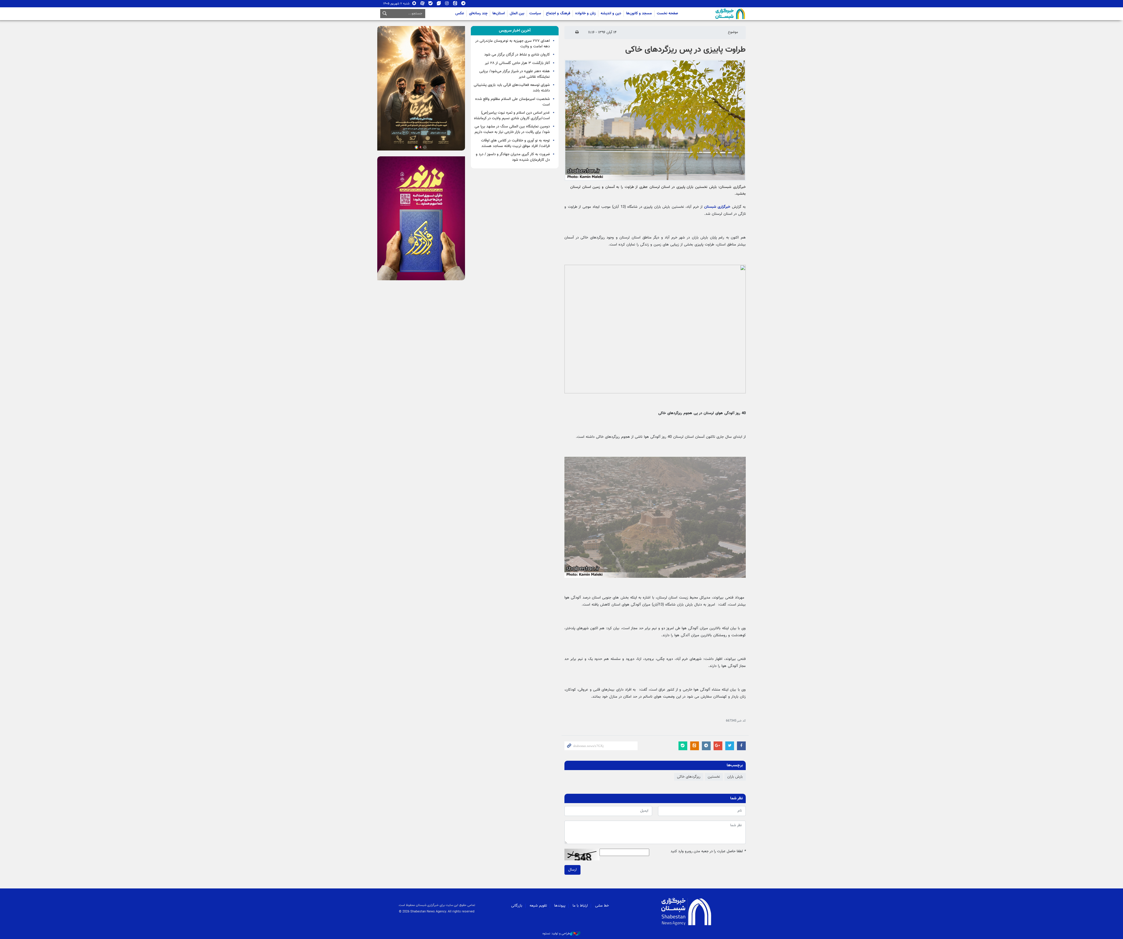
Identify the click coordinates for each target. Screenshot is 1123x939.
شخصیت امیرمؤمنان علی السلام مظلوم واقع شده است (512, 102)
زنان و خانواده (585, 13)
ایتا (455, 4)
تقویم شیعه (538, 906)
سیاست (535, 13)
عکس (459, 13)
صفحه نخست (667, 13)
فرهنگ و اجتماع (558, 13)
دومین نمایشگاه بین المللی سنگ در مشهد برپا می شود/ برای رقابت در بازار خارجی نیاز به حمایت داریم (512, 129)
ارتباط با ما (580, 906)
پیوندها (559, 906)
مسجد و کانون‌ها (639, 13)
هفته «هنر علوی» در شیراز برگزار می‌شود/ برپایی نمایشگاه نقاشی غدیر (514, 74)
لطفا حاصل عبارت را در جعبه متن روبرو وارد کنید (708, 851)
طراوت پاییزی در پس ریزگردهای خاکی (685, 49)
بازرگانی (516, 906)
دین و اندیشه (611, 13)
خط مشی (602, 906)
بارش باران (735, 777)
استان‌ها (498, 13)
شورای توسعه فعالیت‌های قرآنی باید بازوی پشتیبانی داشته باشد (512, 88)
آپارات (422, 4)
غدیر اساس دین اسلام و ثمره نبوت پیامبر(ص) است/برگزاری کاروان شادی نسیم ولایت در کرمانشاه (512, 115)
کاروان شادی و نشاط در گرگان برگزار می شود (517, 55)
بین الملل (517, 13)
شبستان (713, 14)
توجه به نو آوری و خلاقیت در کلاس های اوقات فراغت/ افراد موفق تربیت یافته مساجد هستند (515, 143)
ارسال (572, 870)
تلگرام (463, 4)
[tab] (515, 30)
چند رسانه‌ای (478, 13)
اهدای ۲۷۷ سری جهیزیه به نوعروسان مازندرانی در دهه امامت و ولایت (512, 43)
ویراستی (438, 4)
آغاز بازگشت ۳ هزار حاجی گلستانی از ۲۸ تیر (517, 63)
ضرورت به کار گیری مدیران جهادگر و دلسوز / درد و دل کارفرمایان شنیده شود (513, 157)
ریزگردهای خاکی (688, 777)
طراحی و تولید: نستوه (556, 933)
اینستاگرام (447, 4)
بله (430, 4)
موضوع (733, 32)
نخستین (714, 777)
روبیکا (414, 4)
